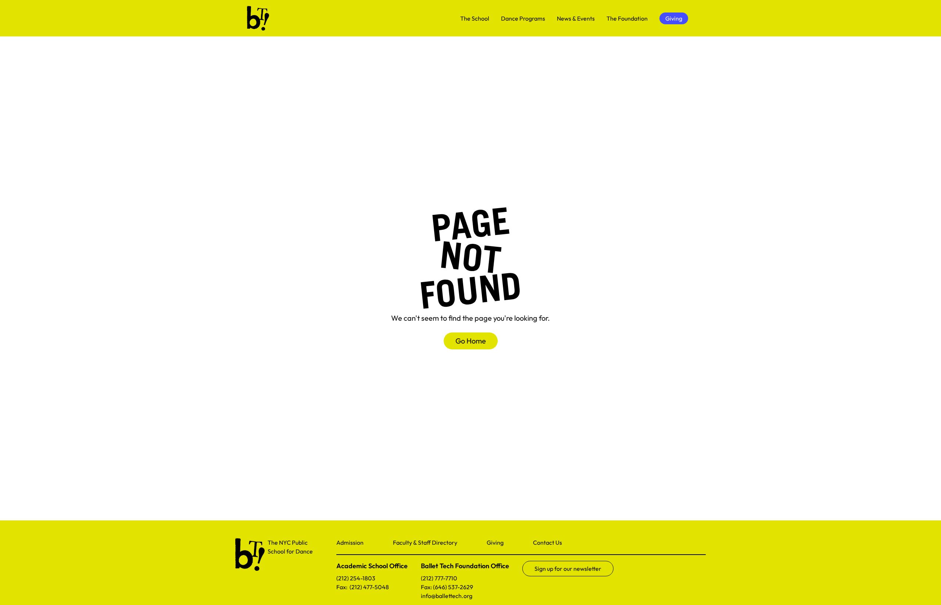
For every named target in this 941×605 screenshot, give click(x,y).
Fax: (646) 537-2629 (447, 587)
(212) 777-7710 (439, 578)
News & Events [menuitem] (576, 18)
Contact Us (547, 542)
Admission (350, 542)
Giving (495, 542)
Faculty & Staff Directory (425, 542)
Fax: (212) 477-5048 (362, 587)
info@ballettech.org (446, 595)
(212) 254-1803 (355, 578)
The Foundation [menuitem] (627, 18)
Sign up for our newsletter (567, 568)
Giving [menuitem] (673, 18)
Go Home (470, 340)
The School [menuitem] (474, 18)
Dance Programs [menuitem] (523, 18)
